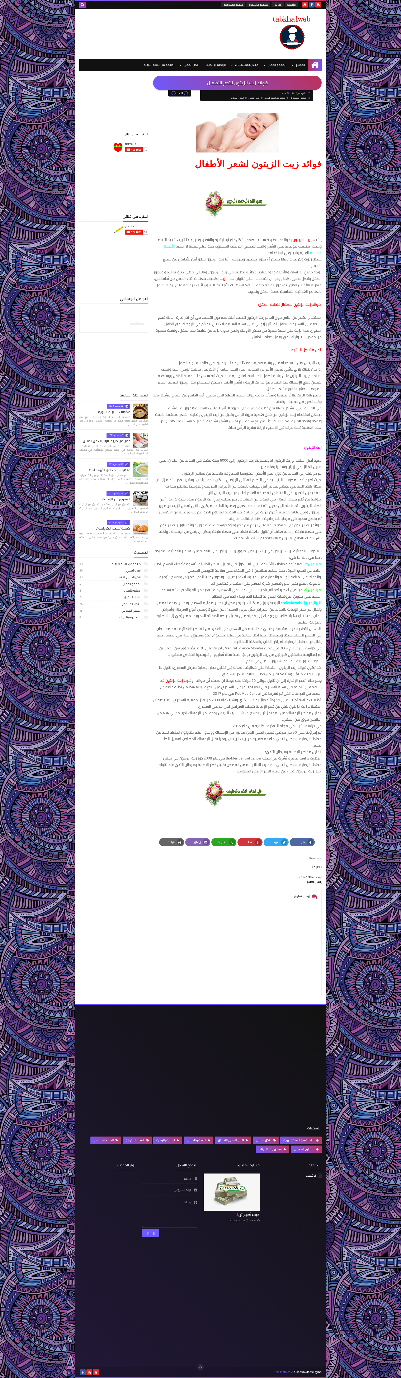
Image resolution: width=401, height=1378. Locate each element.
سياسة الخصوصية (233, 4)
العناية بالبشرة (110, 590)
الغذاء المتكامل (237, 98)
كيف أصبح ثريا (248, 1214)
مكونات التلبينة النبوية (114, 412)
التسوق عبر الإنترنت (116, 499)
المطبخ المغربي (110, 610)
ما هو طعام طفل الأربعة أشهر (108, 470)
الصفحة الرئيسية (300, 98)
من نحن (278, 4)
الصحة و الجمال (277, 64)
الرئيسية (291, 4)
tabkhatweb (282, 1372)
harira (253, 1220)
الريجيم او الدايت (216, 64)
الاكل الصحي (191, 64)
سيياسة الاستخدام (258, 4)
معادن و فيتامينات (246, 64)
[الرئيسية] (315, 65)
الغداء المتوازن (110, 597)
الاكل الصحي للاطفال (110, 577)
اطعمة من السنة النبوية (158, 64)
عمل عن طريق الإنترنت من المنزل (106, 441)
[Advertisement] (155, 33)
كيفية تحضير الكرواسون (113, 528)
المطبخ (300, 64)
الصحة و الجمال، (110, 584)
